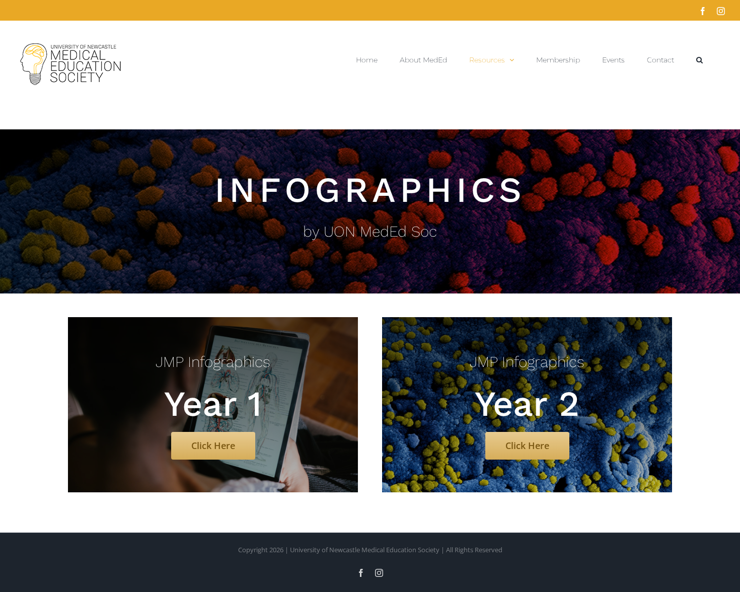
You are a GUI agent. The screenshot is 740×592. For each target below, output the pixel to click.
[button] (699, 60)
